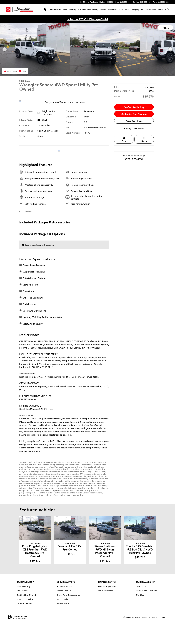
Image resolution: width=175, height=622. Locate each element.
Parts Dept (151, 9)
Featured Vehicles (25, 599)
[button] (64, 265)
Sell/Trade (124, 9)
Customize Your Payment (134, 113)
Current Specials (24, 603)
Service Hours (63, 603)
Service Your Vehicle (109, 9)
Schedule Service (64, 586)
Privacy (162, 617)
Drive (144, 140)
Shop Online (55, 9)
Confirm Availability (134, 107)
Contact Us (141, 586)
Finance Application (107, 586)
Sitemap (154, 617)
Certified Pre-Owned (26, 594)
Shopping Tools (137, 9)
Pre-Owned (22, 590)
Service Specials (64, 590)
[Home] (9, 9)
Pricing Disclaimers (134, 128)
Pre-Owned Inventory (88, 9)
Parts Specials (63, 599)
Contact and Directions (146, 590)
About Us (162, 9)
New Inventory (69, 9)
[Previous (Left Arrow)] (4, 49)
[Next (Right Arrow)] (170, 49)
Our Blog (140, 594)
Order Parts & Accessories (68, 594)
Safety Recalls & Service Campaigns (136, 617)
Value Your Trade (133, 120)
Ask (124, 140)
